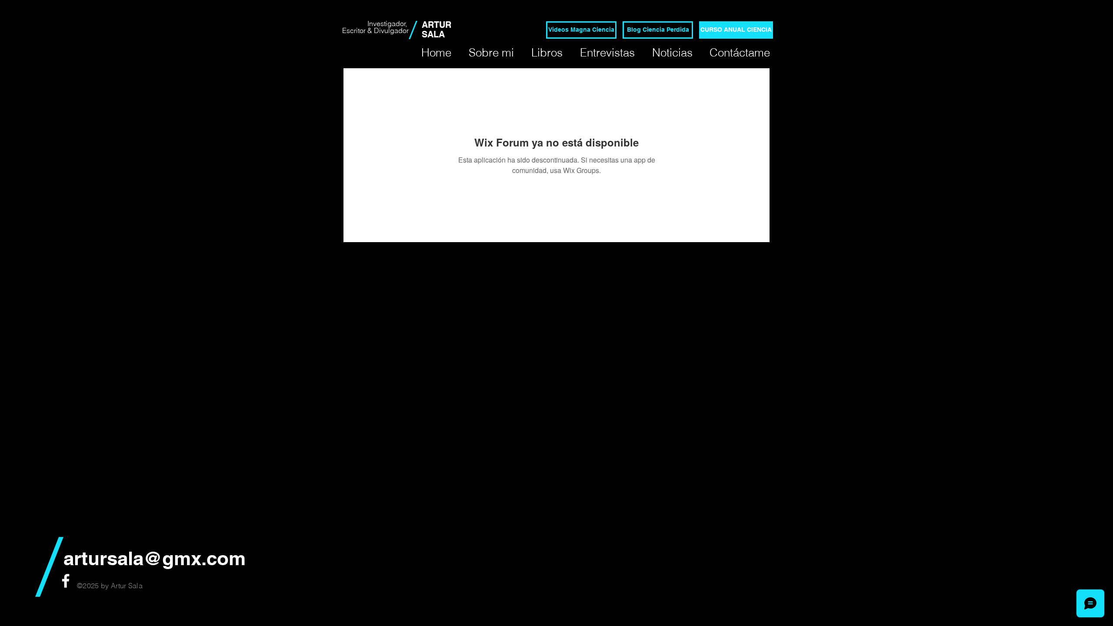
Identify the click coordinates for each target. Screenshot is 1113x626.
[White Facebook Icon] (66, 581)
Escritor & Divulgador (375, 30)
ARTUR (436, 25)
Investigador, (388, 23)
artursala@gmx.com (154, 558)
